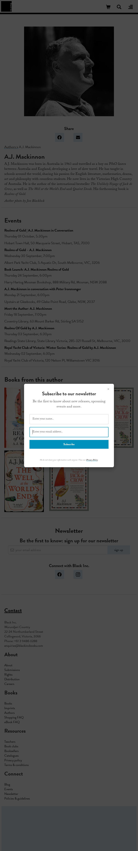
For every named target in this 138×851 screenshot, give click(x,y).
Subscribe (69, 444)
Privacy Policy (92, 460)
